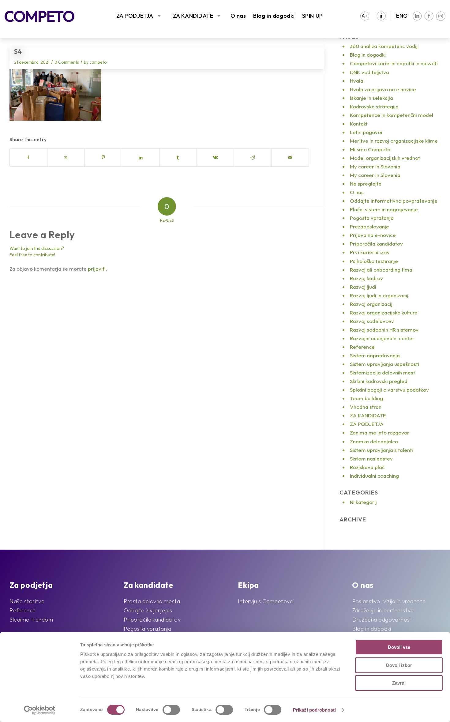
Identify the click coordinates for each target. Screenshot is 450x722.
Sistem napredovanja (375, 355)
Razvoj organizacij (371, 304)
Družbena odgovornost (382, 619)
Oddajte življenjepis (148, 610)
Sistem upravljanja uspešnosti (384, 364)
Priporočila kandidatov (376, 243)
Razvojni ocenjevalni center (382, 338)
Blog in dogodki (273, 15)
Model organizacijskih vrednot (385, 158)
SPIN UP (312, 15)
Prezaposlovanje (369, 226)
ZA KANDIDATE (193, 15)
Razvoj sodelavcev (372, 321)
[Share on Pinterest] (103, 157)
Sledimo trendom (31, 619)
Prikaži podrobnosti (314, 710)
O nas (238, 15)
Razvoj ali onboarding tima (381, 269)
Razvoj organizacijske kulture (384, 312)
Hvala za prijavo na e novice (383, 89)
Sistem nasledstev (371, 458)
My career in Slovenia (375, 166)
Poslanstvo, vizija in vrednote (389, 601)
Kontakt (359, 123)
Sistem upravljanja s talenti (381, 450)
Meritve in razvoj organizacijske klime (394, 140)
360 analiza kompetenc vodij (384, 46)
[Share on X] (65, 157)
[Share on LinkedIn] (140, 157)
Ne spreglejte (365, 183)
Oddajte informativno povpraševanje (393, 200)
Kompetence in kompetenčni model (391, 115)
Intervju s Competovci (266, 601)
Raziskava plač (367, 467)
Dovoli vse (399, 647)
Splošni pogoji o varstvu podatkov (389, 389)
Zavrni (399, 683)
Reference (362, 347)
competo (98, 62)
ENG (402, 15)
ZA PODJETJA (134, 15)
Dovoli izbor (399, 665)
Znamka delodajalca (374, 441)
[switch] (171, 710)
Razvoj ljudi (363, 287)
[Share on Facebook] (28, 157)
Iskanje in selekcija (371, 98)
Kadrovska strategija (374, 106)
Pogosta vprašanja (372, 218)
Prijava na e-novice (373, 235)
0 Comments (66, 62)
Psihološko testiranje (374, 261)
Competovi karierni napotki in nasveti (394, 63)
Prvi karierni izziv (370, 252)
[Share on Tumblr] (178, 157)
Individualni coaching (374, 475)
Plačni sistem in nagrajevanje (384, 209)
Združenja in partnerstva (383, 610)
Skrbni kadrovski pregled (378, 381)
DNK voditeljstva (369, 72)
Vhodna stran (365, 407)
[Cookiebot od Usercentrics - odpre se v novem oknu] (39, 710)
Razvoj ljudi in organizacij (379, 295)
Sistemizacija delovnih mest (382, 372)
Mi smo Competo (370, 149)
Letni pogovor (366, 132)
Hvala (356, 80)
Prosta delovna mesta (152, 601)
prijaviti (97, 268)
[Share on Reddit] (252, 157)
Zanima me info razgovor (379, 432)
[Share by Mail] (290, 157)
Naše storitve (26, 601)
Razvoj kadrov (366, 278)
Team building (366, 398)
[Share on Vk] (215, 157)
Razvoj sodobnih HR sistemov (384, 329)
